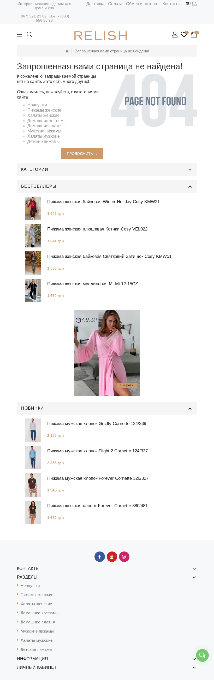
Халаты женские (43, 115)
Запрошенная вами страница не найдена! (112, 51)
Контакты (172, 4)
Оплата (115, 4)
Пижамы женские (44, 110)
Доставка (95, 4)
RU (188, 4)
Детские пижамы (43, 141)
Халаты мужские (43, 136)
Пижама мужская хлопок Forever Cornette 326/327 (97, 478)
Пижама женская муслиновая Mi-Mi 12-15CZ (92, 283)
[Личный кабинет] (175, 35)
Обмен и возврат (142, 4)
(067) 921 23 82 (33, 16)
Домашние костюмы (47, 120)
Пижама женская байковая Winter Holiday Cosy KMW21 (103, 201)
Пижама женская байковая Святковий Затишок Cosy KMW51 (109, 256)
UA (194, 4)
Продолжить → (82, 153)
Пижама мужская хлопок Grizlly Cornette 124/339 (96, 423)
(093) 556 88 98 (52, 18)
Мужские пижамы (44, 131)
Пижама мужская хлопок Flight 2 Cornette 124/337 (97, 450)
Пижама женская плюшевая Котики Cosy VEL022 (97, 229)
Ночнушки (37, 105)
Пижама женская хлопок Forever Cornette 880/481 (97, 505)
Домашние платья (45, 126)
